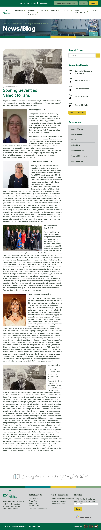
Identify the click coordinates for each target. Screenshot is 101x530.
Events (54, 10)
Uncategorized (77, 161)
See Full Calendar (77, 113)
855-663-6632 (44, 3)
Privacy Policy (34, 506)
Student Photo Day (82, 105)
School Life (75, 145)
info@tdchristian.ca (28, 3)
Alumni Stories (16, 24)
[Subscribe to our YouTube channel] (96, 526)
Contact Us (33, 503)
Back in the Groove (82, 80)
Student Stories (77, 151)
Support (66, 10)
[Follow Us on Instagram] (85, 526)
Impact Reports (77, 134)
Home (5, 24)
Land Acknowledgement (38, 508)
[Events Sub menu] (59, 10)
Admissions (18, 10)
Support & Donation (79, 156)
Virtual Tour (33, 501)
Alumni (83, 3)
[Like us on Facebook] (91, 526)
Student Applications (58, 501)
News (73, 140)
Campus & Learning (32, 13)
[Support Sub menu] (71, 10)
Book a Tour (33, 499)
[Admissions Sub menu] (24, 10)
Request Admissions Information (62, 499)
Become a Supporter (57, 503)
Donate (93, 3)
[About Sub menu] (47, 10)
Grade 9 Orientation (82, 97)
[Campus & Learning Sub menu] (37, 12)
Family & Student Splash (66, 3)
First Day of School (82, 89)
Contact (94, 10)
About (43, 10)
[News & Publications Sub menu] (87, 11)
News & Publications (80, 11)
